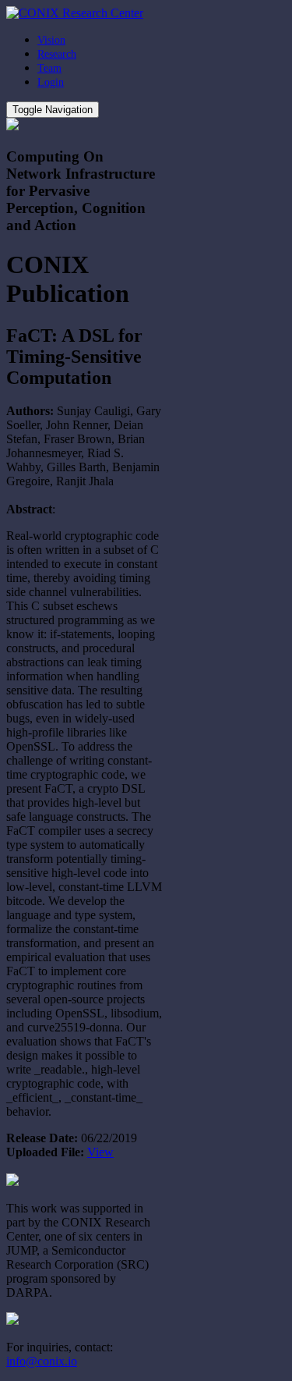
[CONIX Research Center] (74, 13)
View (100, 1152)
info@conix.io (41, 1361)
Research (56, 54)
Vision (51, 40)
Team (49, 68)
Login (50, 82)
